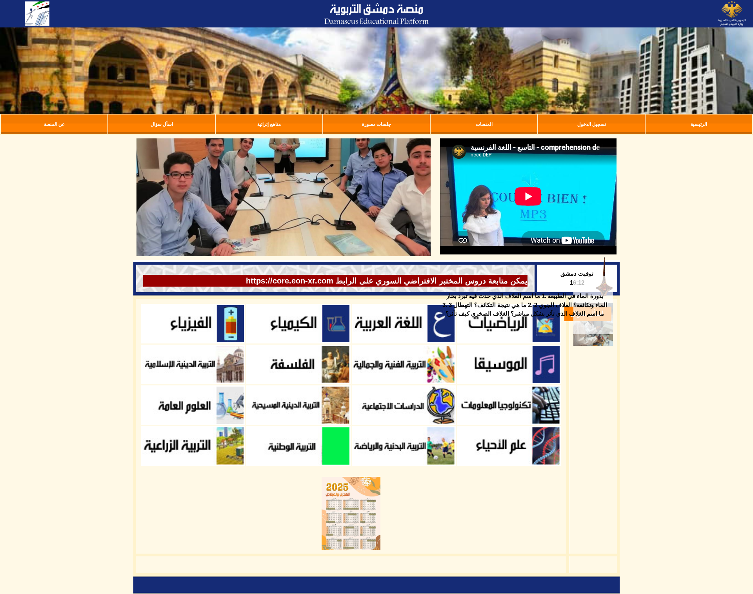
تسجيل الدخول (591, 124)
